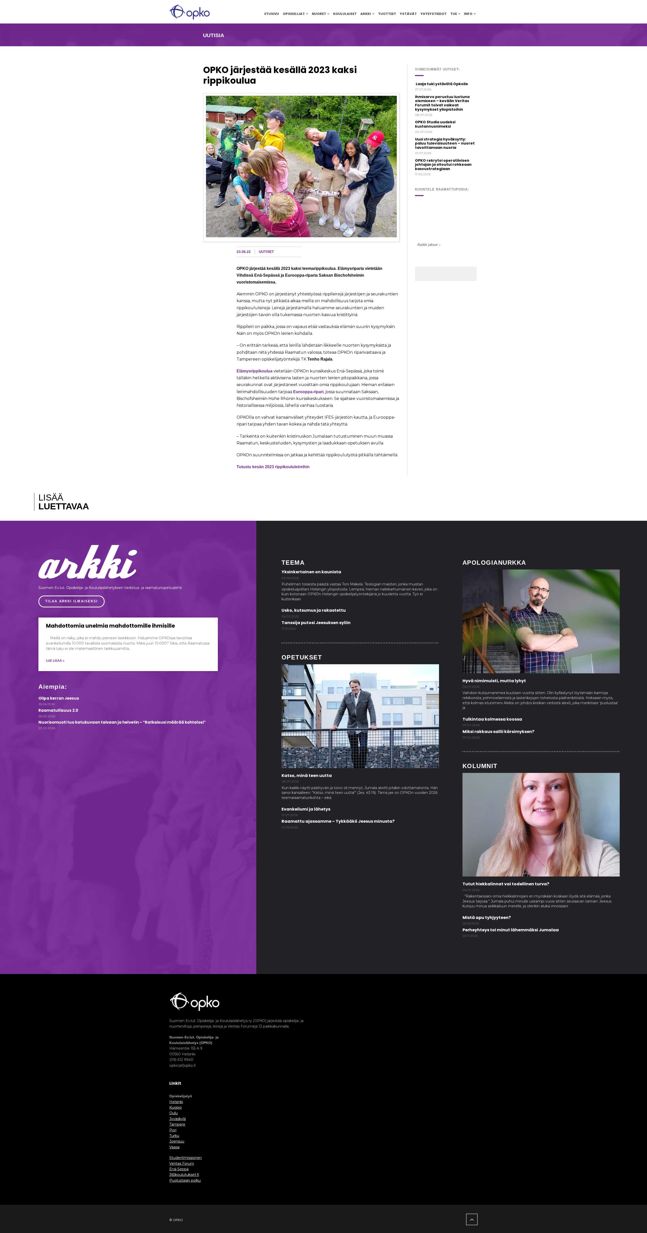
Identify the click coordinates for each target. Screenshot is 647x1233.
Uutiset (266, 252)
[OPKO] (189, 11)
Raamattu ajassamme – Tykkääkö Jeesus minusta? (338, 821)
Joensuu (176, 1141)
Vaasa (174, 1147)
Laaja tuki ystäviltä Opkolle (441, 83)
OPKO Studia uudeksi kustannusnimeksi (435, 124)
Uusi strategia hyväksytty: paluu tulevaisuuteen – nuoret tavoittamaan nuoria (445, 143)
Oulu (173, 1113)
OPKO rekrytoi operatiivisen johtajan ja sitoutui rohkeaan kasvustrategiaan (443, 165)
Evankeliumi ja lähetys (306, 809)
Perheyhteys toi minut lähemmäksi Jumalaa (511, 930)
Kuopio (175, 1107)
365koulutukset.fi (184, 1174)
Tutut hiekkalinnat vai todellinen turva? (506, 884)
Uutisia (213, 35)
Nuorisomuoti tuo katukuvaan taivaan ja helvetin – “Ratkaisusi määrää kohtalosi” (122, 722)
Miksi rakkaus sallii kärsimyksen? (498, 731)
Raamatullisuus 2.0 (58, 710)
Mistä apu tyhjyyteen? (487, 917)
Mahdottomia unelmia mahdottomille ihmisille (110, 625)
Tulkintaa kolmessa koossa (492, 719)
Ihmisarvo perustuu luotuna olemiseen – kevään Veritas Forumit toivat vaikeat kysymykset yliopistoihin (442, 103)
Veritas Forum (181, 1163)
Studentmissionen (185, 1157)
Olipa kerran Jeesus (58, 698)
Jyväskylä (177, 1119)
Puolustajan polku (185, 1180)
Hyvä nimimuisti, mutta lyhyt (494, 681)
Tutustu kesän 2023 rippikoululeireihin (273, 467)
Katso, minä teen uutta (307, 775)
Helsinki (176, 1102)
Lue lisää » (55, 660)
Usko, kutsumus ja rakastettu (314, 610)
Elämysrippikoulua (254, 371)
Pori (172, 1130)
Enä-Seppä (179, 1169)
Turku (174, 1135)
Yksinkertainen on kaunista (311, 572)
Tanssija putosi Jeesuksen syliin (316, 623)
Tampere (177, 1124)
